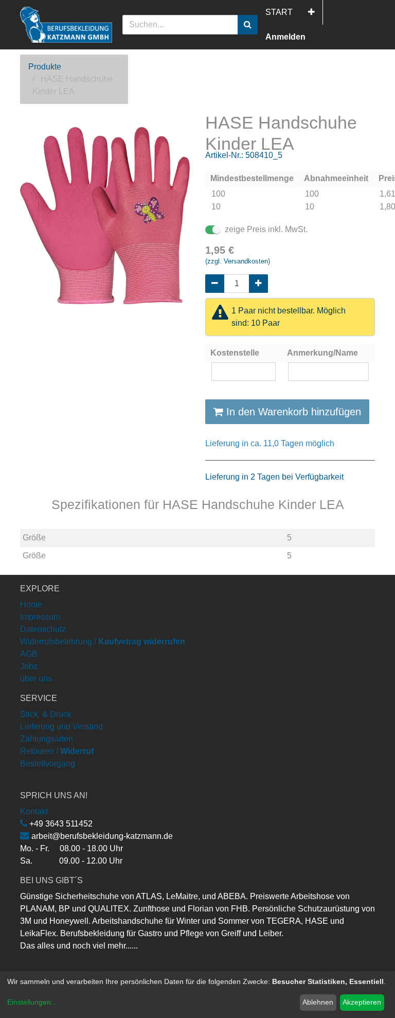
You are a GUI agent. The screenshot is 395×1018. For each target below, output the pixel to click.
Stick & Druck (45, 714)
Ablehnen (317, 1002)
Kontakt (34, 811)
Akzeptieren (362, 1002)
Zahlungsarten (46, 738)
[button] (311, 12)
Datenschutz (43, 629)
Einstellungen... (32, 1002)
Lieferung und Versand (61, 726)
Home (31, 604)
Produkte (44, 66)
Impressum (40, 616)
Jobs (29, 666)
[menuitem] (279, 12)
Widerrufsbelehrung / (102, 641)
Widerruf (77, 751)
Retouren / (39, 751)
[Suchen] (248, 24)
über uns (36, 678)
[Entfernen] (214, 283)
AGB (29, 654)
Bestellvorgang (47, 763)
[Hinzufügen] (258, 283)
